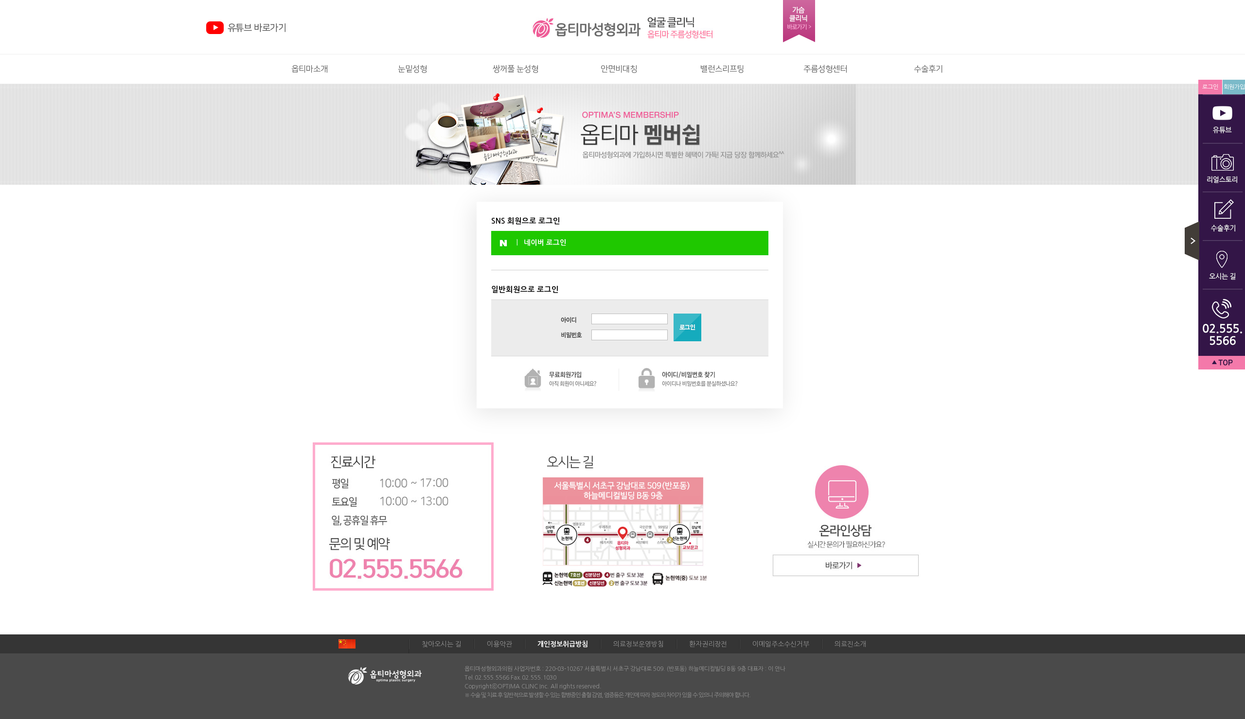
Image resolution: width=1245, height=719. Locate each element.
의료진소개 (850, 644)
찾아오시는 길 (442, 644)
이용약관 (499, 644)
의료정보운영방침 (638, 644)
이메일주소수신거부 (780, 644)
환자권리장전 (708, 644)
